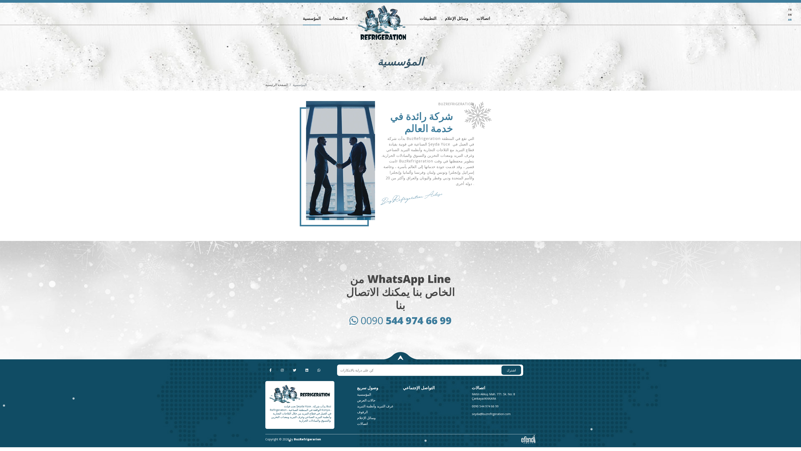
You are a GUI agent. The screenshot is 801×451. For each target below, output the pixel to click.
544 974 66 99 (406, 320)
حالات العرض (366, 400)
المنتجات (337, 18)
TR (790, 9)
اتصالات (483, 18)
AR (790, 20)
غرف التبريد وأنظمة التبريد (375, 406)
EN (790, 14)
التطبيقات (428, 18)
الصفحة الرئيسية (276, 84)
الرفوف (362, 412)
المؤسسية (312, 18)
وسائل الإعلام (456, 18)
